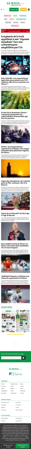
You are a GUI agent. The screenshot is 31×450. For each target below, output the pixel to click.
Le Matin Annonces (5, 423)
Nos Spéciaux (13, 393)
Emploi (21, 388)
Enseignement (4, 390)
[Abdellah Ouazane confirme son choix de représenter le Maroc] (15, 294)
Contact (17, 407)
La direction (3, 405)
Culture (2, 388)
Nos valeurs (18, 402)
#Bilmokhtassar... (15, 25)
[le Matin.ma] (15, 3)
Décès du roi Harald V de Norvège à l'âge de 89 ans (15, 214)
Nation (21, 384)
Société (21, 386)
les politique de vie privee (15, 441)
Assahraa (3, 420)
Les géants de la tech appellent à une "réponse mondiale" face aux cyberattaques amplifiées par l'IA (15, 42)
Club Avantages (4, 418)
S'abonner (23, 9)
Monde (12, 386)
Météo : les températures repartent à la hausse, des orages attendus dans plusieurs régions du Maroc (15, 150)
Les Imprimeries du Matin (21, 423)
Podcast (22, 393)
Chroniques (3, 393)
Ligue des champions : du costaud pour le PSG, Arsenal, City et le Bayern (15, 183)
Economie (3, 386)
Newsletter (13, 9)
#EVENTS (12, 19)
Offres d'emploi (19, 410)
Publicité (3, 407)
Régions (12, 388)
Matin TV (3, 384)
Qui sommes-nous (5, 402)
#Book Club (8, 22)
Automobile (22, 390)
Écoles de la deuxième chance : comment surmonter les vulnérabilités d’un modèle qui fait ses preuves (14, 115)
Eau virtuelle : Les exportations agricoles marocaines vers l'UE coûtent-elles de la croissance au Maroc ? (15, 81)
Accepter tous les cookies (23, 446)
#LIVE (5, 19)
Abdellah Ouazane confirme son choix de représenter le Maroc (15, 277)
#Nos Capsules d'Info (21, 19)
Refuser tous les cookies (8, 446)
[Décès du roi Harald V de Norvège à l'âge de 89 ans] (15, 231)
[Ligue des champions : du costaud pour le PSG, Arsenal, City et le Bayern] (15, 201)
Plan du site (3, 410)
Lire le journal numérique (15, 334)
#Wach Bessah (23, 15)
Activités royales (14, 384)
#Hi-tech (23, 22)
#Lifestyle (15, 22)
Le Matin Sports (19, 418)
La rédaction (18, 405)
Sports (12, 390)
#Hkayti (15, 15)
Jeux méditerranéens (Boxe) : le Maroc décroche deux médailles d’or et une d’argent (15, 246)
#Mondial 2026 (7, 15)
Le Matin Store (19, 420)
